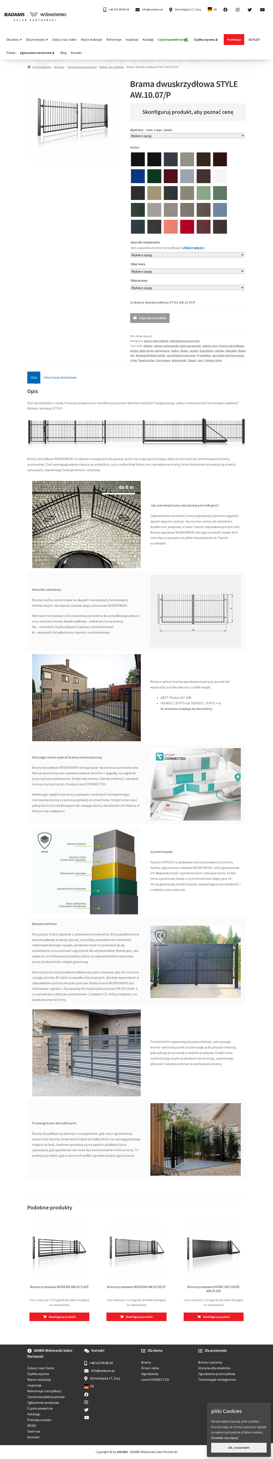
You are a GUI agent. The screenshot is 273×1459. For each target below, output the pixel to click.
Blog (63, 53)
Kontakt (76, 53)
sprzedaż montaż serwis (228, 355)
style (133, 360)
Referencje (113, 40)
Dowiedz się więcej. (224, 1438)
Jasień (193, 351)
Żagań (192, 360)
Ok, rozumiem (239, 1447)
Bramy (146, 1362)
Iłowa (184, 351)
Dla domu (12, 40)
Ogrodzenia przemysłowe (216, 1374)
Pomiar (11, 53)
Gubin (175, 351)
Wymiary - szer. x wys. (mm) (151, 130)
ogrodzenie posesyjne (181, 355)
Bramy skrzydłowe (112, 67)
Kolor (135, 147)
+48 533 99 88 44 (118, 9)
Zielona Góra (213, 360)
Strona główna (41, 67)
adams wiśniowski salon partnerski (177, 346)
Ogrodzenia (149, 1374)
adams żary (210, 346)
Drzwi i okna (150, 1368)
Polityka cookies (39, 1420)
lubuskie (231, 351)
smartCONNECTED (155, 1379)
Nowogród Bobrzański (150, 355)
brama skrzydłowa (231, 346)
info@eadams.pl (152, 9)
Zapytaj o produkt (152, 318)
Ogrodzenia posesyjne (82, 67)
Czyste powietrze (40, 1408)
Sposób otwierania (145, 242)
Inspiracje (132, 40)
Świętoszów (146, 360)
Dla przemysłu (35, 40)
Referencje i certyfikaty (44, 1391)
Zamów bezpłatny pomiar (46, 1397)
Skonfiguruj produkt (62, 1317)
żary (200, 360)
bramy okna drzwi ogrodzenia (150, 351)
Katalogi (148, 40)
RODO (31, 1425)
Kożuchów (206, 351)
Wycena (59, 67)
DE (215, 9)
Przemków (204, 355)
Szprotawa (163, 360)
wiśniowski (179, 360)
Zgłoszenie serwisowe (43, 1402)
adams (147, 346)
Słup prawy (139, 280)
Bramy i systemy (210, 1362)
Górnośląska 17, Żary (187, 9)
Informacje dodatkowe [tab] (60, 377)
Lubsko (219, 351)
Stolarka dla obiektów (214, 1368)
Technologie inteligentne (217, 1379)
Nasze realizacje (91, 40)
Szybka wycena (38, 1374)
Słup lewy (138, 264)
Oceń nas (34, 1431)
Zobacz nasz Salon (64, 40)
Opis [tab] (33, 377)
